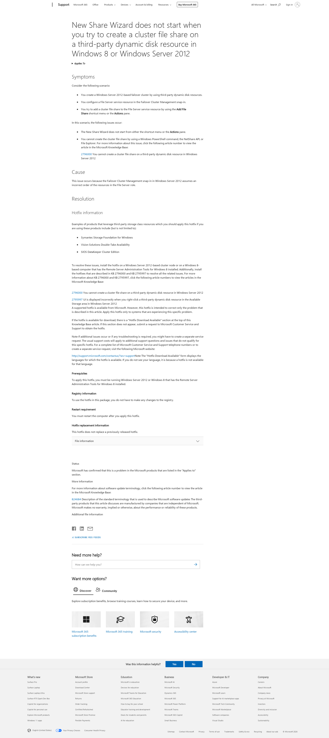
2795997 (77, 299)
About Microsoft (264, 687)
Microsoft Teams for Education (133, 693)
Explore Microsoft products (38, 715)
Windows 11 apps (34, 720)
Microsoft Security (172, 687)
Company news (264, 693)
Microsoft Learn (218, 693)
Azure (214, 682)
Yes (174, 664)
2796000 (86, 154)
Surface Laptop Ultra (36, 693)
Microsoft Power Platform (175, 704)
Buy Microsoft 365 (187, 4)
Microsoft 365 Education (131, 698)
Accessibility (263, 715)
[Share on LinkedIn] (80, 528)
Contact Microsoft (186, 731)
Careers (261, 682)
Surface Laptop (33, 687)
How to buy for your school (132, 704)
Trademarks (229, 731)
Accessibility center (185, 631)
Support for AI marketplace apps (225, 698)
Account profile (81, 682)
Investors (261, 704)
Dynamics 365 (170, 693)
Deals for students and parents (134, 715)
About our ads (272, 731)
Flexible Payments (82, 720)
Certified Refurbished (84, 709)
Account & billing (144, 4)
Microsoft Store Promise (85, 715)
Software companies (220, 715)
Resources (163, 4)
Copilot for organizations (37, 704)
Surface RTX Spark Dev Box (38, 698)
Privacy (201, 731)
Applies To (79, 63)
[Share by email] (88, 528)
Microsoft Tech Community (223, 704)
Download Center (82, 687)
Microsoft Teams (171, 709)
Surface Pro (32, 682)
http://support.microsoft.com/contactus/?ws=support (103, 355)
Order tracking (81, 704)
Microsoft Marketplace (221, 709)
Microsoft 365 (80, 4)
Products (108, 4)
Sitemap (171, 731)
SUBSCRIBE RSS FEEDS (88, 537)
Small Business (170, 720)
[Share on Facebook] (74, 528)
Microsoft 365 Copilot (173, 715)
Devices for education (130, 687)
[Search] (195, 564)
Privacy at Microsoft (266, 698)
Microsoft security (150, 631)
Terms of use (214, 731)
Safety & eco (244, 731)
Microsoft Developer (220, 687)
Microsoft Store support (85, 693)
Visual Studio (217, 720)
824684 (76, 499)
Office (95, 4)
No (193, 664)
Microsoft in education (130, 682)
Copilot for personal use (37, 709)
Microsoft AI (169, 682)
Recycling (258, 731)
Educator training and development (135, 709)
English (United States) (42, 730)
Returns (78, 698)
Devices (124, 4)
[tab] (83, 590)
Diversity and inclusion (267, 709)
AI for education (127, 720)
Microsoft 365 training (119, 631)
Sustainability (263, 720)
